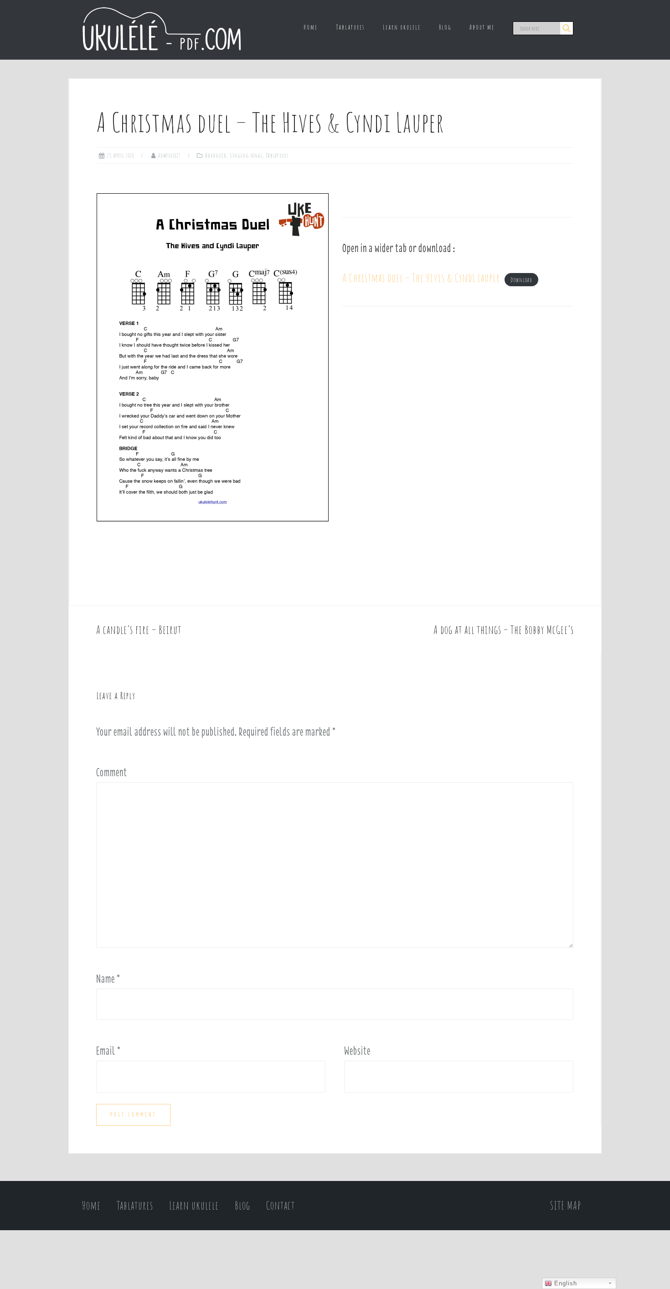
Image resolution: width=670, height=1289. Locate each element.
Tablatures (350, 27)
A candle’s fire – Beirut (138, 630)
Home (311, 27)
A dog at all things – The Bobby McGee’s (503, 630)
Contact (280, 1205)
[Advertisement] (457, 400)
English (564, 1283)
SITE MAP (565, 1205)
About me (482, 27)
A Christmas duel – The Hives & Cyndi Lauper (421, 278)
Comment (111, 772)
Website (357, 1050)
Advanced (216, 155)
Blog (445, 27)
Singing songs (246, 155)
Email (108, 1050)
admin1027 (169, 155)
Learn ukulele (402, 27)
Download (521, 280)
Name (108, 978)
